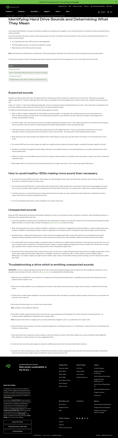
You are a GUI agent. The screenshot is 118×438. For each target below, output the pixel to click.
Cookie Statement (8, 397)
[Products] (13, 11)
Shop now (68, 2)
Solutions (21, 11)
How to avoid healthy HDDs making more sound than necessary (28, 73)
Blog (70, 6)
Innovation (34, 11)
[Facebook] (77, 423)
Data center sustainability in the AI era (33, 368)
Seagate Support (10, 16)
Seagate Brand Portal (106, 435)
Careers (61, 425)
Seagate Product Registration (99, 380)
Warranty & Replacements (102, 389)
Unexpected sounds (15, 76)
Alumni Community (65, 428)
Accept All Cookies (17, 422)
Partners (86, 6)
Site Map (98, 435)
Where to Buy (63, 386)
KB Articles (21, 16)
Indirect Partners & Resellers (102, 405)
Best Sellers (62, 371)
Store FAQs (62, 377)
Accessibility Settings (56, 435)
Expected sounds (14, 69)
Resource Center (77, 6)
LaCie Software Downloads (102, 376)
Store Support (63, 383)
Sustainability (81, 371)
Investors (79, 401)
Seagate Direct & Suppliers (102, 408)
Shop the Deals (64, 368)
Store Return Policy (65, 380)
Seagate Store (63, 365)
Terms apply (75, 2)
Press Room (62, 405)
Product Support (99, 368)
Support (46, 11)
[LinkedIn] (79, 423)
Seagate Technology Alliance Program (100, 412)
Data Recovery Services (55, 223)
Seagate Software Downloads (99, 372)
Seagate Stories (62, 6)
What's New (62, 374)
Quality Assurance (82, 377)
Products (9, 11)
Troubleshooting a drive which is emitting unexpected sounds (27, 79)
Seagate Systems (99, 392)
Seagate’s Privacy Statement (17, 409)
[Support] (50, 11)
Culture (61, 422)
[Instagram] (87, 423)
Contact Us (97, 395)
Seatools (31, 304)
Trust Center (80, 374)
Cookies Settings (46, 435)
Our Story (80, 368)
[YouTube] (82, 423)
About (58, 11)
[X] (85, 423)
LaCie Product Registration (102, 384)
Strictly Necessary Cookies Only (17, 426)
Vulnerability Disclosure (35, 435)
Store (67, 11)
